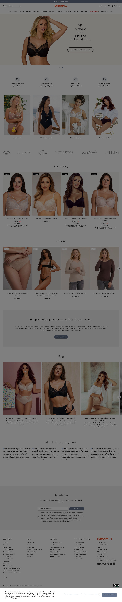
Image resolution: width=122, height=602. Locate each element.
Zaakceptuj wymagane (73, 595)
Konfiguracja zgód (92, 595)
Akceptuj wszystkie (109, 595)
